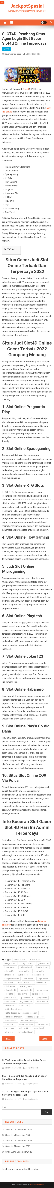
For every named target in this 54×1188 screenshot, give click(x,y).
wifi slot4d (9, 1032)
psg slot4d (42, 998)
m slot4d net (23, 982)
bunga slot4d (10, 963)
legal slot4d (43, 979)
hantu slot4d (9, 967)
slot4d (6, 49)
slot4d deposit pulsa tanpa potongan (20, 1013)
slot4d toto (9, 1024)
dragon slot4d (27, 963)
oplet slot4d (37, 994)
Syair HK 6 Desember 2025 (17, 1135)
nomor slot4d (42, 990)
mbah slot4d (9, 986)
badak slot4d (20, 960)
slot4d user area (26, 1024)
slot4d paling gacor (34, 1017)
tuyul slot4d (9, 1028)
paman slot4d (10, 998)
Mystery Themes (37, 1185)
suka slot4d (43, 1024)
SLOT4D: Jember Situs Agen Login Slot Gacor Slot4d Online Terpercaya (24, 1077)
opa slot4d (22, 994)
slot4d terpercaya (28, 1020)
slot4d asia (23, 1005)
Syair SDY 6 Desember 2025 (18, 1129)
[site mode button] (44, 22)
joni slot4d (9, 975)
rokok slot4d (42, 1001)
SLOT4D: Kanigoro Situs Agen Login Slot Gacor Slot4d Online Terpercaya (25, 1093)
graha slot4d (43, 963)
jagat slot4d (24, 971)
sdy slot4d (9, 1005)
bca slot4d (35, 960)
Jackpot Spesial (33, 54)
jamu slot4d (39, 971)
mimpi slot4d (10, 990)
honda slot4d (42, 967)
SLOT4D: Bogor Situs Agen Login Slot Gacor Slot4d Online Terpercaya (47, 1039)
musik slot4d (26, 990)
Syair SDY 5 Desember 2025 (18, 1140)
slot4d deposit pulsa (13, 1009)
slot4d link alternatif (13, 1017)
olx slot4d (8, 994)
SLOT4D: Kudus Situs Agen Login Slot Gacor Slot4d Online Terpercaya (10, 1039)
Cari (4, 1107)
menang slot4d (26, 986)
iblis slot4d (9, 971)
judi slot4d (23, 975)
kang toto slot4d (11, 979)
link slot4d (9, 982)
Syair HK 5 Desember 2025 (17, 1146)
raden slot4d (9, 1001)
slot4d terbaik (10, 1020)
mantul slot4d (40, 982)
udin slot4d (24, 1028)
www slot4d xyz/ (25, 1032)
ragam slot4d (26, 1001)
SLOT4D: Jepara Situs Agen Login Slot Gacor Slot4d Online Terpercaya (24, 1062)
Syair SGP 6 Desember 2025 (18, 1152)
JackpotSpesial (27, 6)
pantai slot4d (27, 998)
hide (17, 249)
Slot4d (26, 89)
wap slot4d (39, 1028)
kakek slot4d (38, 975)
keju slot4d (28, 979)
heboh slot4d (26, 967)
